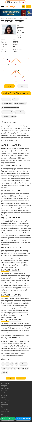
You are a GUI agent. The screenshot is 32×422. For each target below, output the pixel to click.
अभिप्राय (3, 397)
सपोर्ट (2, 414)
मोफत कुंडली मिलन (5, 383)
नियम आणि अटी (5, 412)
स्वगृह (2, 18)
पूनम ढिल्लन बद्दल (15, 99)
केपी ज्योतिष (4, 390)
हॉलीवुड (16, 364)
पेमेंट (2, 407)
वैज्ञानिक (26, 368)
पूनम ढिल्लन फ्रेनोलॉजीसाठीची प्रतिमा (9, 116)
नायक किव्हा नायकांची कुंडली (10, 18)
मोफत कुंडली (4, 386)
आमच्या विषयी (4, 405)
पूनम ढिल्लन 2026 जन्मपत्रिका (7, 112)
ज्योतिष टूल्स (4, 395)
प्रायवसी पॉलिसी (5, 409)
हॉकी (7, 372)
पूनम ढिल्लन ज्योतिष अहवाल (20, 112)
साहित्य (8, 368)
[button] (2, 12)
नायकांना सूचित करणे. (10, 378)
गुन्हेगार (15, 368)
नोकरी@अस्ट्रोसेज (5, 416)
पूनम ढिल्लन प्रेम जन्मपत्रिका (7, 103)
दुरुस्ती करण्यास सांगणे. (20, 378)
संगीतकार (3, 368)
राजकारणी (8, 364)
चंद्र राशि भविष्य (5, 388)
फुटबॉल (3, 372)
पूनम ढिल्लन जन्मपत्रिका (6, 99)
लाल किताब (4, 393)
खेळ (11, 368)
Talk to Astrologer (8, 418)
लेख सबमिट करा (5, 400)
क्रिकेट (12, 364)
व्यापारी (3, 364)
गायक (23, 368)
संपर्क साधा (3, 402)
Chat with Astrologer (15, 2)
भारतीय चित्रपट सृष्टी (23, 364)
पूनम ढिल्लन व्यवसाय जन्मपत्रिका (20, 103)
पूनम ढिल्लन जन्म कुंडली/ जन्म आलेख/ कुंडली (10, 107)
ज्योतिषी (19, 368)
